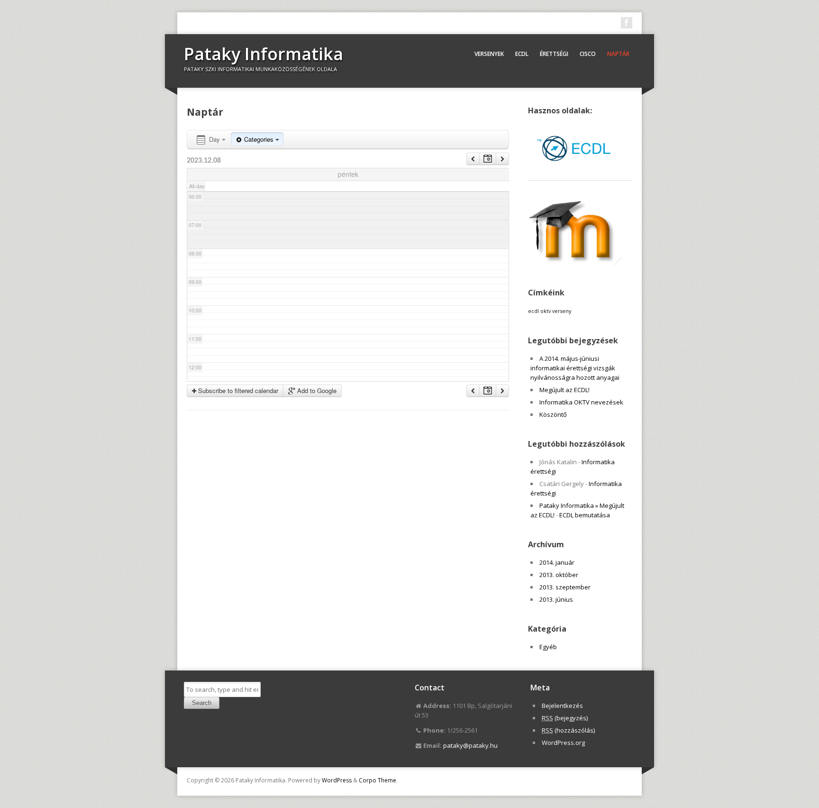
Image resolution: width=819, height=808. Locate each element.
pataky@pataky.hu (470, 745)
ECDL (521, 54)
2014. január (556, 562)
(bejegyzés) (565, 718)
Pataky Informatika (263, 53)
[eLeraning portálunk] (575, 263)
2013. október (558, 574)
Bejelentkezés (562, 705)
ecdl (533, 311)
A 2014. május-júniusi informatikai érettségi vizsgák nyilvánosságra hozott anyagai (574, 368)
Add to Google (316, 390)
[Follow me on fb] (626, 22)
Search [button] (201, 703)
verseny (561, 311)
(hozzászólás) (568, 730)
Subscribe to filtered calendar (237, 390)
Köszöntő (553, 414)
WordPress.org (563, 742)
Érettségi (554, 54)
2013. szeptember (565, 587)
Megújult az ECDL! (564, 390)
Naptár (618, 54)
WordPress (337, 780)
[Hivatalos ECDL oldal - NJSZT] (575, 170)
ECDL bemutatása (584, 515)
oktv (545, 311)
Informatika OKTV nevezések (581, 402)
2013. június (556, 599)
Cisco (588, 54)
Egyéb (548, 647)
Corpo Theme (377, 780)
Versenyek (489, 54)
